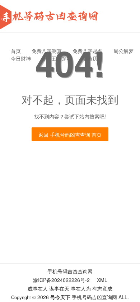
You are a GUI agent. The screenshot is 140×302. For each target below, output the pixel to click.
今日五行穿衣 (57, 58)
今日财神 (21, 58)
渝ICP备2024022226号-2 (61, 279)
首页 (16, 50)
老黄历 (90, 58)
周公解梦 (123, 50)
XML (102, 279)
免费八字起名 (88, 50)
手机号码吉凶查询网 (70, 271)
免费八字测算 (47, 50)
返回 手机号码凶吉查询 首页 (70, 134)
